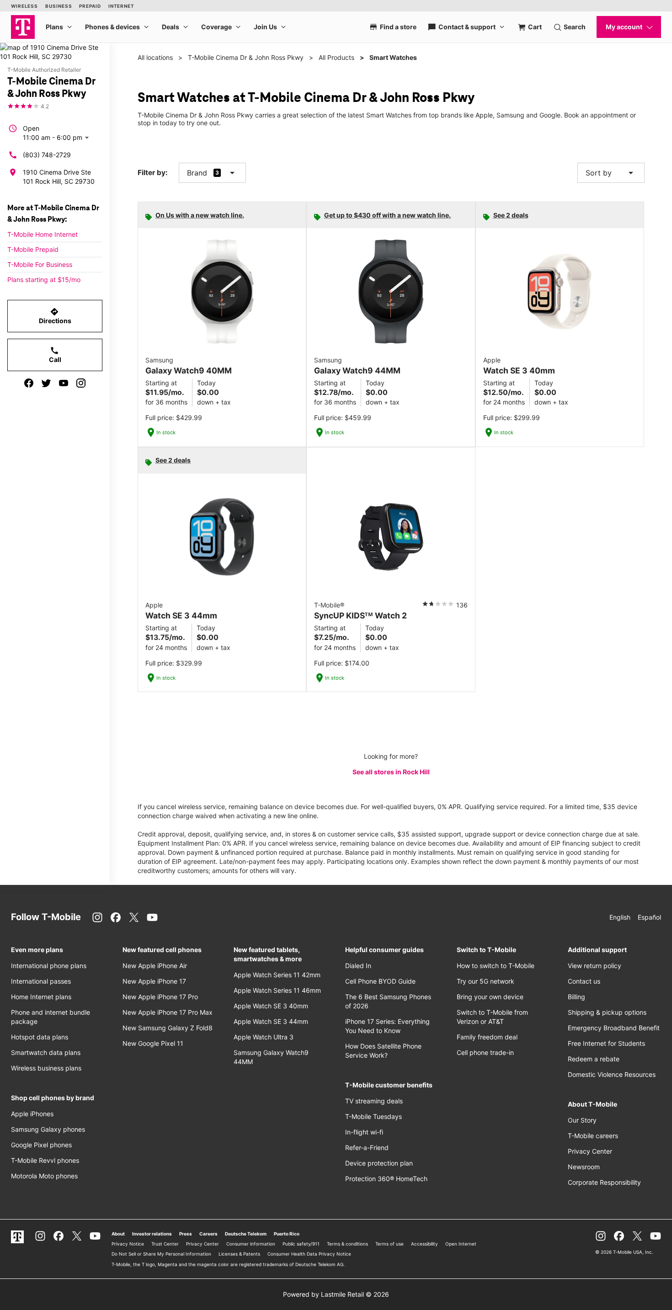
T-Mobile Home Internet (42, 234)
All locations (155, 57)
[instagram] (80, 383)
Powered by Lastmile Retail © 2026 (336, 1294)
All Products (336, 57)
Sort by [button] (611, 172)
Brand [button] (197, 172)
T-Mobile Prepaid (33, 249)
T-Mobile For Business (39, 264)
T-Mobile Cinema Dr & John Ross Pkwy (246, 57)
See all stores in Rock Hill (391, 772)
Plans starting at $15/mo (43, 279)
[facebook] (28, 383)
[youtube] (63, 383)
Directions (55, 316)
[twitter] (46, 383)
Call (55, 354)
